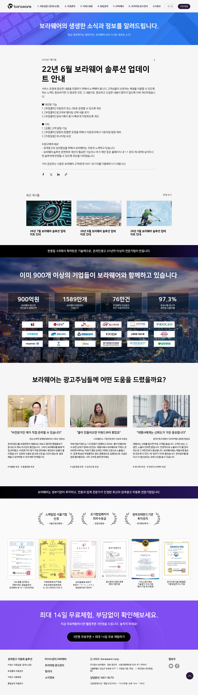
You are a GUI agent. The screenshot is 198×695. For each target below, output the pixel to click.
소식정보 (49, 677)
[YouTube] (171, 666)
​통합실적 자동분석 (15, 683)
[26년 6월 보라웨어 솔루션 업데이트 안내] (99, 213)
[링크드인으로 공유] (58, 174)
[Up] (189, 675)
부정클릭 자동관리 (15, 671)
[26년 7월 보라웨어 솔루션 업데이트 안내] (48, 213)
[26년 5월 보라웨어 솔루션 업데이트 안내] (149, 213)
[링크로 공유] (66, 174)
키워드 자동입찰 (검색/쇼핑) (20, 665)
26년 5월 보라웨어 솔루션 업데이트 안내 (148, 233)
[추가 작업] (154, 60)
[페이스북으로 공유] (43, 174)
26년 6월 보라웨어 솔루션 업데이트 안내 (98, 233)
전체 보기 (167, 195)
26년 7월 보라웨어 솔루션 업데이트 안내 (47, 233)
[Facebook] (177, 666)
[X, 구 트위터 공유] (50, 174)
